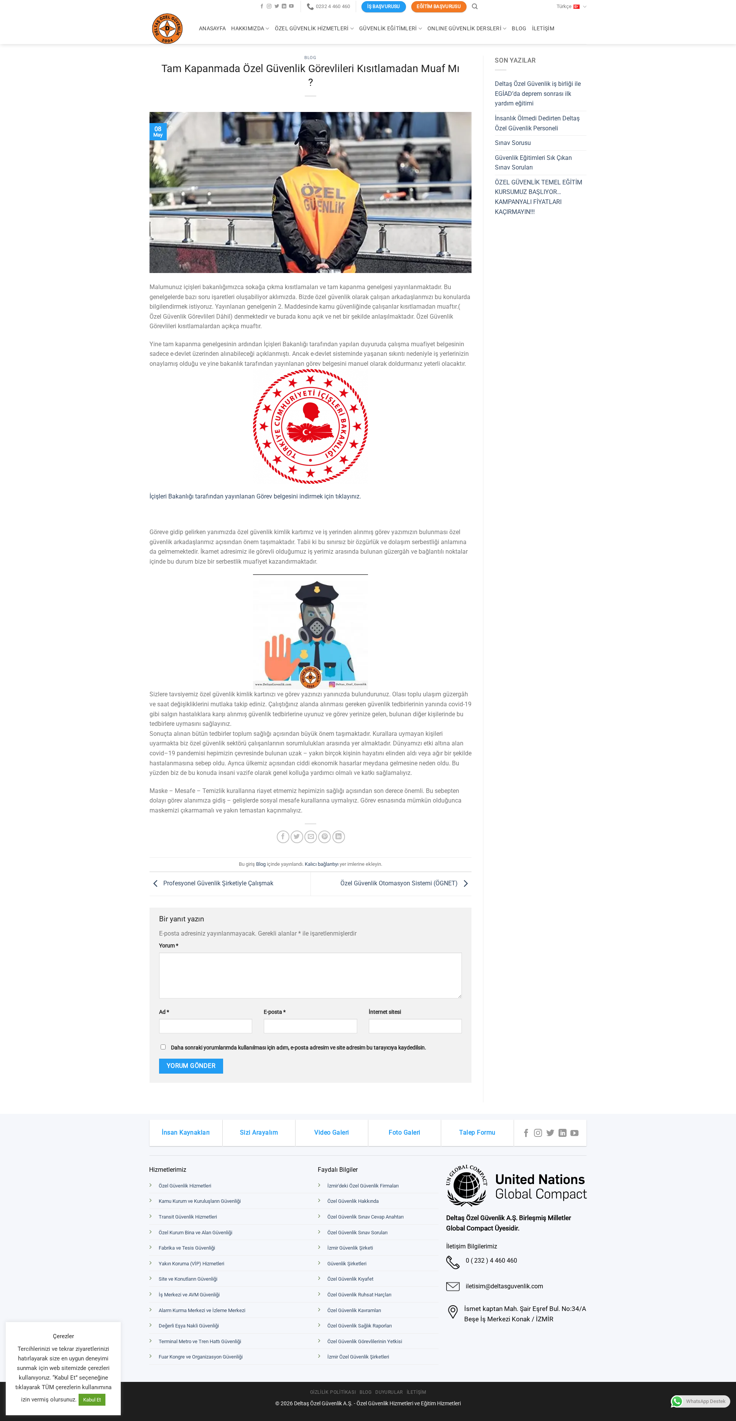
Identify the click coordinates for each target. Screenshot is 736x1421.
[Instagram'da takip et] (269, 6)
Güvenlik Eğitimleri (388, 28)
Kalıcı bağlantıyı (321, 864)
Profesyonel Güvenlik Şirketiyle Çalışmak (217, 883)
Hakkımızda (247, 28)
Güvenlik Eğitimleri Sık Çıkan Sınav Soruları (533, 162)
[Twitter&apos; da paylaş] (297, 837)
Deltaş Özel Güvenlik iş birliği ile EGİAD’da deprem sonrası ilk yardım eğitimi (538, 93)
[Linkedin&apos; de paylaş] (338, 837)
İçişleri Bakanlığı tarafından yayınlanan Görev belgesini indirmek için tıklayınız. (255, 496)
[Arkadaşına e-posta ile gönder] (310, 837)
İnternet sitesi (385, 1012)
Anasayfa (212, 28)
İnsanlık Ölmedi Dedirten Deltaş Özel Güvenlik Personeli (537, 123)
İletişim (543, 28)
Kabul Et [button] (92, 1400)
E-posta (275, 1012)
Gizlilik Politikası (333, 1392)
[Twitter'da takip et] (276, 6)
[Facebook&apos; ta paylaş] (283, 837)
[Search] (475, 6)
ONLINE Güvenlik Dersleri (464, 28)
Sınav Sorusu (513, 142)
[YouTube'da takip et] (291, 6)
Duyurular (389, 1392)
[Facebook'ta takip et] (262, 6)
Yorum (168, 945)
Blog (519, 28)
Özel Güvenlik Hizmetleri (312, 28)
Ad (164, 1012)
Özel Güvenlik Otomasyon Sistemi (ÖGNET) (399, 883)
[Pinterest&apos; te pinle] (324, 837)
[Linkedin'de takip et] (284, 6)
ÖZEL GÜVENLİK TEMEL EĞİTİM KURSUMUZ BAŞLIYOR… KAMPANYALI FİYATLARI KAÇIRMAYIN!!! (538, 197)
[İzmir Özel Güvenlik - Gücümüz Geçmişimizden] (168, 28)
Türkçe (564, 6)
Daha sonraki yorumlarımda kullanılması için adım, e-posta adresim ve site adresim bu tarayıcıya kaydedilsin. (298, 1047)
